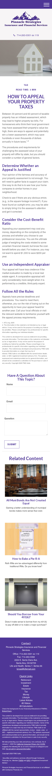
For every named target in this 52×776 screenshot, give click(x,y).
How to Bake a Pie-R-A (26, 558)
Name (9, 384)
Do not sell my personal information (18, 749)
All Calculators (25, 706)
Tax (26, 691)
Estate (26, 685)
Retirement (26, 679)
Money (26, 694)
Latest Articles (26, 700)
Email (9, 401)
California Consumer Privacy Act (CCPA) (31, 744)
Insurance (26, 688)
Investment (26, 682)
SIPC (28, 760)
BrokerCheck (7, 711)
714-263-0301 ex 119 (28, 35)
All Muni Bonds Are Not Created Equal (26, 502)
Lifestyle (26, 697)
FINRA (20, 760)
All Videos (26, 703)
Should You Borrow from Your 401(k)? (26, 616)
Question (9, 418)
